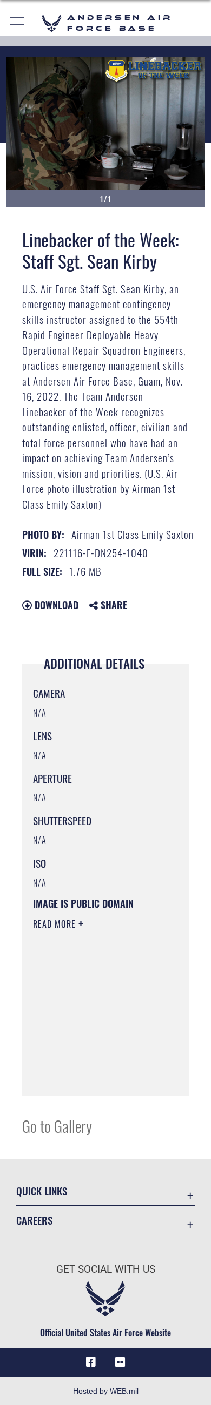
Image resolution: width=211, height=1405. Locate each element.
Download (55, 605)
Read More (55, 923)
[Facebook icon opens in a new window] (91, 1362)
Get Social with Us (105, 1269)
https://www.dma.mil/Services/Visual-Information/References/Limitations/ (98, 1075)
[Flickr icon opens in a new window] (120, 1362)
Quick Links (41, 1191)
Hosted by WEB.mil (106, 1391)
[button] (17, 23)
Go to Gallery (57, 1125)
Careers (34, 1220)
